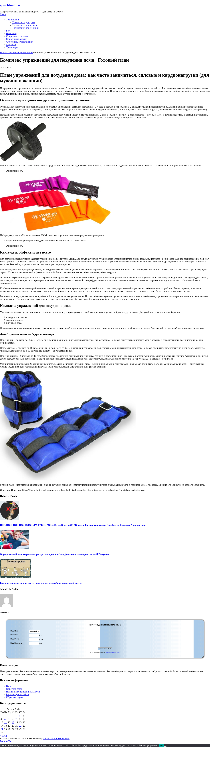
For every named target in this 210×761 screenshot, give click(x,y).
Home (3, 52)
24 (1, 729)
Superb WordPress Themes (56, 738)
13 (13, 722)
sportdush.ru (10, 5)
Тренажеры (12, 47)
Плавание (11, 33)
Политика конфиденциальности (23, 691)
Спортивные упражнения (19, 41)
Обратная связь (14, 689)
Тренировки (12, 19)
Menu (3, 14)
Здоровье (11, 44)
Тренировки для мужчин (25, 25)
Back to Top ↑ (7, 741)
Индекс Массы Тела (112, 652)
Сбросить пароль (15, 697)
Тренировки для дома (23, 22)
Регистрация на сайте (17, 694)
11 (5, 722)
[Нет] (165, 746)
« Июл (3, 735)
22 (20, 725)
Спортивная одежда (16, 39)
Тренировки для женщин (25, 28)
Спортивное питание (17, 36)
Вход (8, 686)
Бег (8, 30)
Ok (161, 745)
